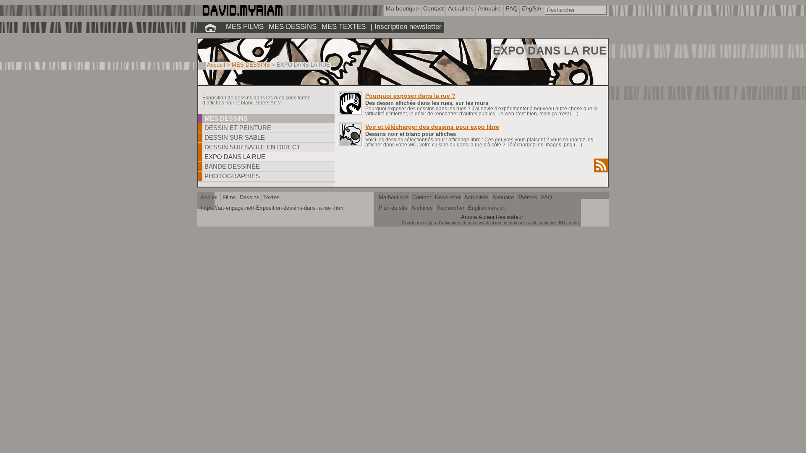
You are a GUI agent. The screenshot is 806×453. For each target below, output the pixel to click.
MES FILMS (245, 26)
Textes (271, 197)
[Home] (242, 14)
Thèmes (527, 197)
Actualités (476, 197)
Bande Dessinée (232, 166)
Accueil (216, 65)
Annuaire (503, 197)
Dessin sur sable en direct (252, 147)
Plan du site (393, 208)
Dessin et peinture (237, 127)
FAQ (546, 197)
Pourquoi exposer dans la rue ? (410, 95)
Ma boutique (393, 197)
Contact (421, 197)
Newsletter (448, 197)
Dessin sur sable (234, 137)
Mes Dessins (226, 118)
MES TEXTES (344, 26)
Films (229, 197)
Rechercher (450, 208)
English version (486, 208)
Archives (422, 208)
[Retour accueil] (210, 27)
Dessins (249, 197)
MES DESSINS (293, 26)
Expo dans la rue (234, 156)
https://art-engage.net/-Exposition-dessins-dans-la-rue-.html (273, 208)
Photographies (232, 176)
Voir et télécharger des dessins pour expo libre (432, 126)
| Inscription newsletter (406, 26)
